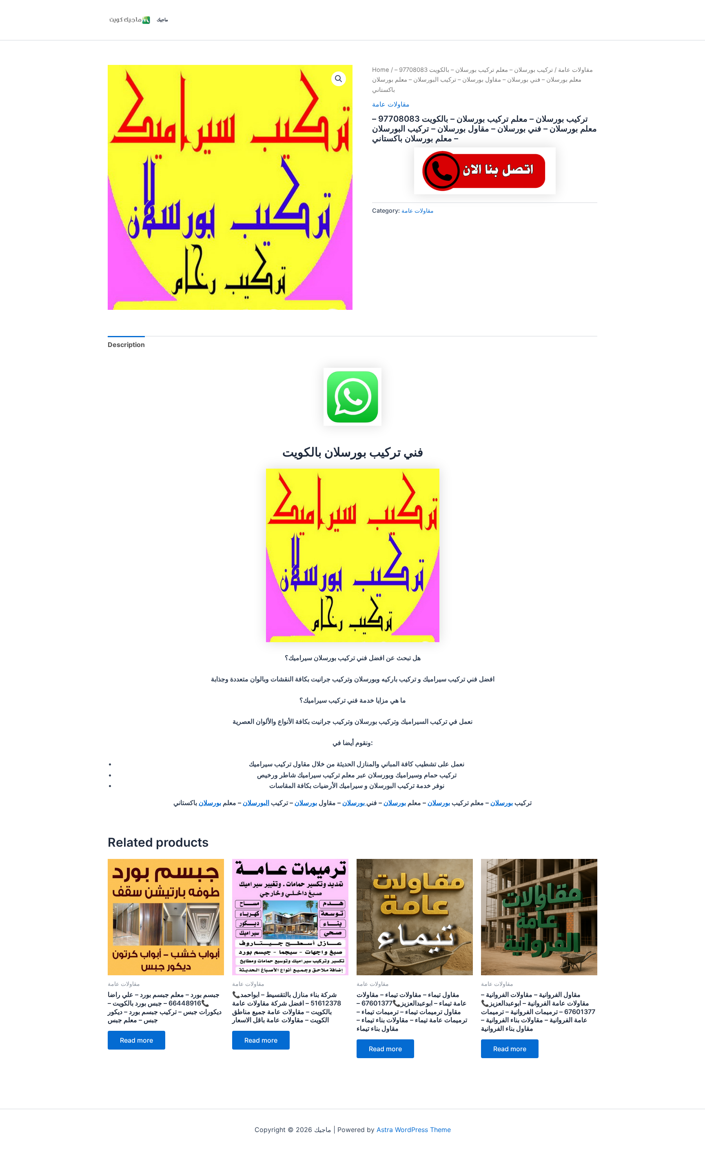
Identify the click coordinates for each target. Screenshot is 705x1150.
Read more (136, 1040)
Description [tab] (126, 344)
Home (380, 69)
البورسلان (256, 803)
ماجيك (162, 19)
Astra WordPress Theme (414, 1130)
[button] (338, 78)
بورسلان (501, 803)
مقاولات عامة (575, 69)
